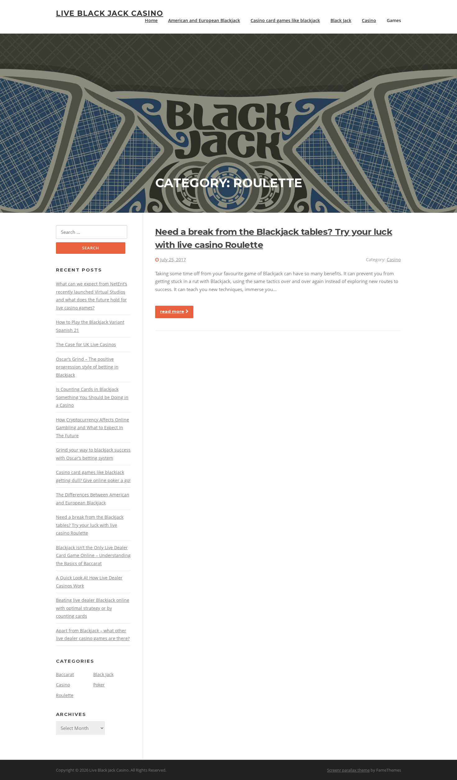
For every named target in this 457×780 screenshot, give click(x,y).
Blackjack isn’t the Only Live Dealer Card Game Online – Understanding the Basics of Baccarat (93, 555)
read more (172, 311)
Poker (99, 685)
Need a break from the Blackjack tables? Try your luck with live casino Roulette (89, 525)
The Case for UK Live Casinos (86, 344)
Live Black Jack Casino (109, 13)
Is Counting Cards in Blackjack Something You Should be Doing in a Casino (92, 397)
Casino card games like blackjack (285, 20)
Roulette (64, 695)
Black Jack (340, 20)
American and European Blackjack (204, 20)
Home (151, 20)
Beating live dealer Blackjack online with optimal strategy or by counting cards (92, 608)
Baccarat (65, 674)
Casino (369, 20)
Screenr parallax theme (348, 770)
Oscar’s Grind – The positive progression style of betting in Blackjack (87, 367)
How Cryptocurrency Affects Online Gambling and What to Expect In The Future (92, 428)
